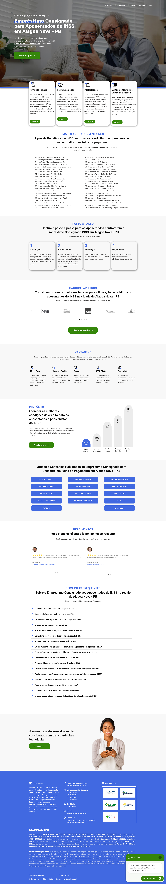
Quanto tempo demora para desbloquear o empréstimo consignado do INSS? (67, 668)
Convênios (121, 5)
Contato (142, 5)
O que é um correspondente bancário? (51, 625)
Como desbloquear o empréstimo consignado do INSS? (58, 663)
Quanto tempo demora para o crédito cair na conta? (56, 685)
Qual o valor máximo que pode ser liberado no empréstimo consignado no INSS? (68, 647)
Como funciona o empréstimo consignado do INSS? (56, 608)
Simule (133, 5)
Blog (150, 5)
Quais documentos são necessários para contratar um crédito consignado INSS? (68, 674)
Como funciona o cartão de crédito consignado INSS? (57, 690)
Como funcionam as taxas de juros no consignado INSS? (58, 636)
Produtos (108, 5)
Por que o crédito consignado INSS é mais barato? (55, 641)
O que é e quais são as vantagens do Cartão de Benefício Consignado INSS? (66, 696)
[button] (31, 311)
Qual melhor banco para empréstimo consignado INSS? (58, 619)
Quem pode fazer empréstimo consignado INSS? (55, 614)
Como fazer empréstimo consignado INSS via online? (57, 658)
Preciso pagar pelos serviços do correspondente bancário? (59, 630)
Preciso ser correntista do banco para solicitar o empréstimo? (60, 679)
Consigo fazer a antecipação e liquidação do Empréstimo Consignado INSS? (66, 652)
